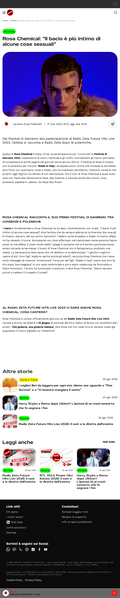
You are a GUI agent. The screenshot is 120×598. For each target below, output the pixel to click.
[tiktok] (33, 549)
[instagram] (27, 549)
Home (5, 20)
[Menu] (4, 12)
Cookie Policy (14, 580)
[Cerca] (116, 12)
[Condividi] (113, 124)
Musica (9, 31)
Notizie (14, 20)
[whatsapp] (8, 549)
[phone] (20, 549)
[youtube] (46, 549)
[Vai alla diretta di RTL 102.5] (114, 593)
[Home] (10, 12)
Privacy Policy (33, 580)
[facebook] (39, 549)
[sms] (14, 549)
